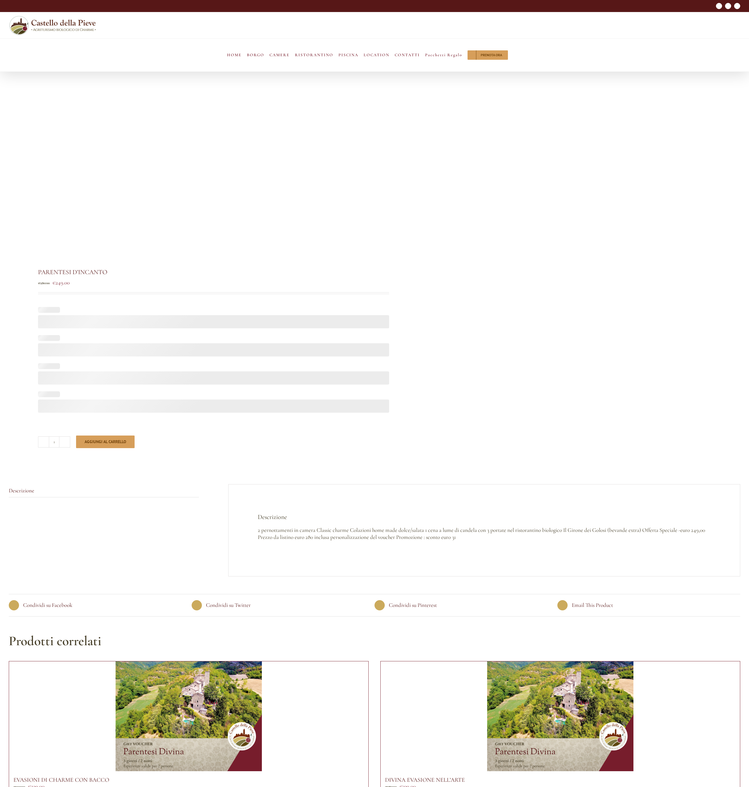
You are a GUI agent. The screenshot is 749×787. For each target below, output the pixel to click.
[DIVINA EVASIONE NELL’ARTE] (560, 716)
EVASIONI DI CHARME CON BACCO (61, 779)
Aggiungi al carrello (105, 441)
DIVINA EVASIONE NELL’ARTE (425, 779)
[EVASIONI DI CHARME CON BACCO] (188, 716)
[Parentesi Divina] (184, 176)
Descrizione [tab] (21, 490)
